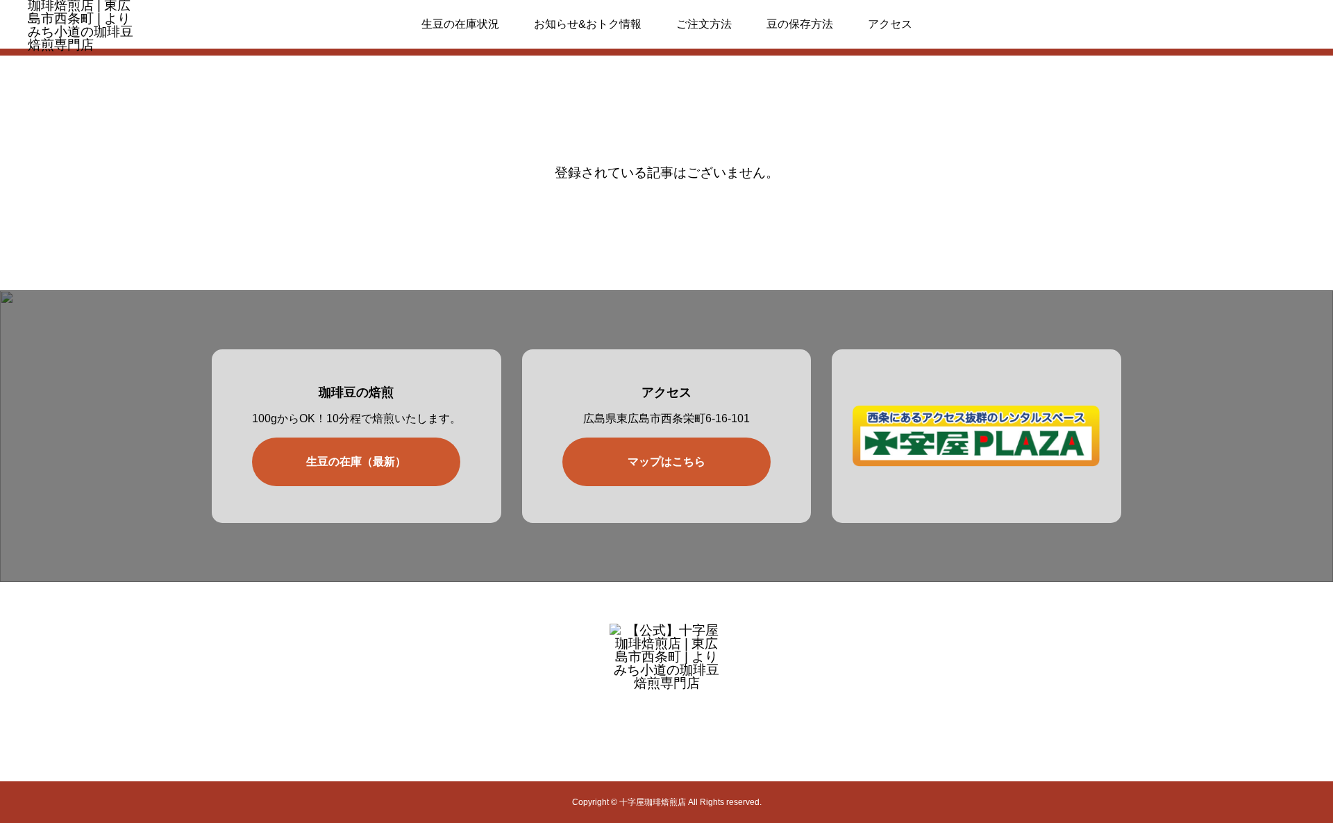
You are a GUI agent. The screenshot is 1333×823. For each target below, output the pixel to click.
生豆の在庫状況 (460, 24)
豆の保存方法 (799, 24)
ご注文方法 (704, 24)
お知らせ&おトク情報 (588, 24)
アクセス (890, 24)
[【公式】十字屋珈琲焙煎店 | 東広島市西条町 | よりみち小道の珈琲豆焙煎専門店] (666, 662)
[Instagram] (652, 731)
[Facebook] (680, 731)
